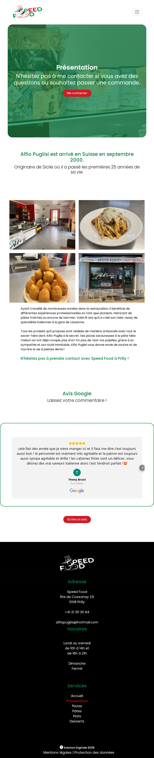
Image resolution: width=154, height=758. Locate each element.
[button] (22, 468)
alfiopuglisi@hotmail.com (77, 622)
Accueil (77, 695)
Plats (77, 716)
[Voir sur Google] (77, 472)
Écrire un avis (77, 519)
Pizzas (77, 706)
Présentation (77, 701)
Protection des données (94, 752)
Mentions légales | (58, 752)
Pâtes (77, 711)
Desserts (77, 721)
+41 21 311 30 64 (77, 612)
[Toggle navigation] (137, 12)
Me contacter (77, 93)
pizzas (90, 336)
